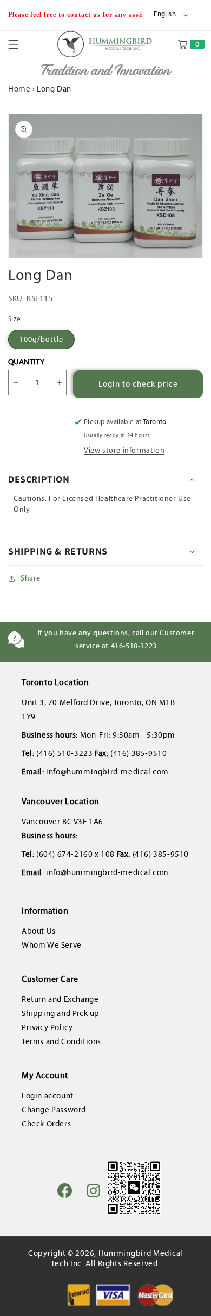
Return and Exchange (60, 999)
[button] (20, 44)
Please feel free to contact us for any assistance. (87, 14)
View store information (124, 450)
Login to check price (138, 384)
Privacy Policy (47, 1027)
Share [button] (31, 578)
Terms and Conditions (61, 1041)
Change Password (54, 1110)
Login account (48, 1095)
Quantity (26, 362)
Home (19, 89)
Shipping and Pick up (61, 1013)
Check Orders (46, 1124)
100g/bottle (41, 339)
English (165, 14)
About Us (39, 931)
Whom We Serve (52, 945)
